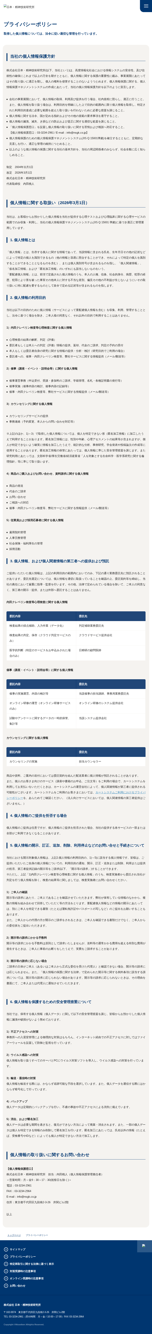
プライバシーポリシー (23, 1256)
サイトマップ (17, 1249)
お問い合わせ (17, 1285)
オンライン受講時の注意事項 (27, 1278)
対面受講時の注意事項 (23, 1271)
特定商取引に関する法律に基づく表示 (32, 1263)
